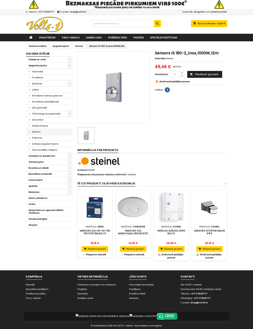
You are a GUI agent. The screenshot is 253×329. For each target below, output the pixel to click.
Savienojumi (36, 162)
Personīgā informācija (141, 284)
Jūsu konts (137, 277)
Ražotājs (160, 58)
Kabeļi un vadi (37, 59)
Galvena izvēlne (38, 54)
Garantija (82, 293)
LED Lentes (37, 119)
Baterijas (34, 192)
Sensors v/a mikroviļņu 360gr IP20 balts (133, 233)
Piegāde (138, 37)
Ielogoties (199, 11)
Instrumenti (36, 180)
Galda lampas (40, 125)
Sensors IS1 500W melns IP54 (209, 232)
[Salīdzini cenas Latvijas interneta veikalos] (102, 316)
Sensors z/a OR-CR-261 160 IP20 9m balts (95, 232)
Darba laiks (94, 37)
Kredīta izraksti (137, 293)
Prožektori (37, 77)
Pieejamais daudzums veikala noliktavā (101, 174)
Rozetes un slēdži (39, 168)
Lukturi (35, 89)
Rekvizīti (30, 284)
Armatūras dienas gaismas (47, 95)
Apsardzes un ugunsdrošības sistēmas (46, 211)
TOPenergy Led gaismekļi (46, 113)
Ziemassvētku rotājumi (44, 150)
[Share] (167, 89)
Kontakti (188, 277)
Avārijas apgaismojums (45, 143)
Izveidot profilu (218, 11)
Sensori (36, 131)
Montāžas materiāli (40, 174)
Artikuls (82, 170)
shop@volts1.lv (78, 11)
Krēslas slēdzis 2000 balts (171, 232)
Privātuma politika (36, 293)
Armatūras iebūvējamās (45, 101)
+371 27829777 (46, 11)
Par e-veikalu (71, 37)
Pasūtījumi (134, 289)
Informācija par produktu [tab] (97, 150)
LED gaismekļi (39, 107)
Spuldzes (37, 83)
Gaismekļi (37, 71)
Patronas (37, 137)
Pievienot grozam (204, 74)
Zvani (32, 204)
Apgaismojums (38, 65)
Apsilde (33, 186)
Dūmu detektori (38, 198)
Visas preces (47, 37)
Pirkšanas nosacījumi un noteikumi (96, 284)
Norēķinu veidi (117, 37)
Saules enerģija (38, 219)
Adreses (134, 298)
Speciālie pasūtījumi (163, 37)
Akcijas (33, 225)
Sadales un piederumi (42, 156)
